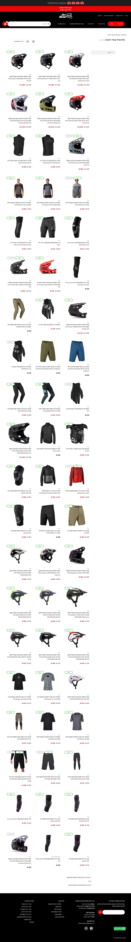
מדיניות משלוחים (119, 15)
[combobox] (103, 52)
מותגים (32, 922)
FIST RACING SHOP (55, 857)
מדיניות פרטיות (59, 917)
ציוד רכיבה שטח (26, 904)
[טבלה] (33, 41)
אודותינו (126, 15)
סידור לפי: (21, 41)
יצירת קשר (100, 15)
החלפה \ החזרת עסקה (54, 904)
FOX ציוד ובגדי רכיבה (114, 35)
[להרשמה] (100, 912)
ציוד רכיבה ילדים (26, 912)
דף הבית (123, 35)
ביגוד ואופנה (27, 919)
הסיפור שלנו (57, 909)
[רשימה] (27, 41)
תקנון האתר (58, 914)
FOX (88, 74)
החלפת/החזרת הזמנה (109, 15)
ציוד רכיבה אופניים (25, 909)
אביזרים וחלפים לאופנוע (24, 917)
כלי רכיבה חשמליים (25, 914)
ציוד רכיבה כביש (26, 907)
